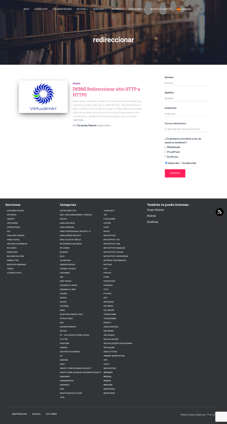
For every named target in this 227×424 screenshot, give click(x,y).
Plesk (106, 277)
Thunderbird (110, 318)
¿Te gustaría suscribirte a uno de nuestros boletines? (183, 140)
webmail (108, 377)
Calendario (65, 260)
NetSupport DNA (112, 244)
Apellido (169, 92)
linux (106, 227)
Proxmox (108, 285)
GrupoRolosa (19, 414)
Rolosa (151, 215)
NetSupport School (114, 252)
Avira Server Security (70, 235)
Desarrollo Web (68, 289)
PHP (106, 269)
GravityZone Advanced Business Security (80, 372)
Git (61, 356)
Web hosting (110, 368)
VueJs (106, 364)
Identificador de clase (71, 393)
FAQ (8, 231)
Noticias (81, 9)
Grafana (64, 360)
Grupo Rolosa (155, 209)
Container (65, 273)
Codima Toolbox (68, 269)
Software (108, 306)
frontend (64, 343)
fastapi (63, 331)
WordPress (109, 389)
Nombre (169, 77)
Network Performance (115, 260)
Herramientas (66, 381)
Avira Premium (67, 227)
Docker (63, 294)
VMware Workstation (114, 356)
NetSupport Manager (114, 248)
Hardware (65, 377)
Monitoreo (99, 9)
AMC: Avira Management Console (76, 215)
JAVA (62, 397)
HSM (62, 389)
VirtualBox (109, 335)
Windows (108, 385)
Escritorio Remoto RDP (71, 314)
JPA (105, 215)
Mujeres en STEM (15, 256)
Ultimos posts (14, 273)
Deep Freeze (65, 281)
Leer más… (79, 120)
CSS (61, 277)
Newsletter (13, 260)
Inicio (26, 9)
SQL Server (109, 310)
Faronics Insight (68, 327)
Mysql (107, 231)
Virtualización (111, 339)
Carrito (11, 219)
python (107, 294)
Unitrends (109, 331)
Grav (62, 364)
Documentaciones (62, 9)
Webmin (76, 83)
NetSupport (110, 235)
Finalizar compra (15, 235)
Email (62, 310)
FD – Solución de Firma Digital (75, 335)
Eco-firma (51, 414)
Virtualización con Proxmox (118, 343)
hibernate (64, 385)
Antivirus (117, 9)
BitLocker (64, 248)
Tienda (10, 269)
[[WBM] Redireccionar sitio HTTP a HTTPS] (43, 96)
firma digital (13, 240)
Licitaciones (109, 219)
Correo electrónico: (176, 123)
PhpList (107, 273)
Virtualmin (109, 348)
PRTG (106, 289)
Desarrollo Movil (69, 285)
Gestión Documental (161, 9)
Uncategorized (111, 327)
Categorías (12, 223)
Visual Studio (110, 352)
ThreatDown (110, 314)
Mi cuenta (12, 248)
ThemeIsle (212, 414)
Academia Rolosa (15, 211)
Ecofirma (64, 306)
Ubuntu (107, 323)
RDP (105, 298)
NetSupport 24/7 (112, 240)
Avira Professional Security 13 (75, 231)
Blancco (64, 252)
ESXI (62, 323)
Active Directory (68, 211)
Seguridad (109, 302)
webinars (108, 372)
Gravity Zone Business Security (75, 368)
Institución (170, 108)
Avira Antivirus (67, 223)
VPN (105, 360)
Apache (63, 219)
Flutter (64, 339)
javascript (109, 211)
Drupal (63, 298)
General (64, 348)
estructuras (66, 318)
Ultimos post (41, 9)
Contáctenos (136, 9)
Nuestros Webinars (16, 265)
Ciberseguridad (67, 265)
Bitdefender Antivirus (71, 244)
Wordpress (109, 393)
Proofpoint (109, 281)
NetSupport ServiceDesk (116, 256)
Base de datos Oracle (70, 240)
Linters (107, 223)
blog (62, 256)
